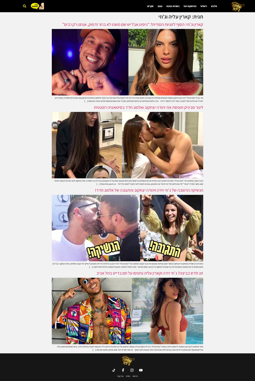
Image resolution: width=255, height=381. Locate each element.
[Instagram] (132, 370)
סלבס (214, 6)
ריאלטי (203, 6)
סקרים (150, 6)
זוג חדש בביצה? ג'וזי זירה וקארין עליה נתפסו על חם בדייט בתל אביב (149, 273)
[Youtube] (141, 370)
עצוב (160, 6)
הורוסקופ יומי (189, 6)
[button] (24, 6)
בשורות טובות (172, 6)
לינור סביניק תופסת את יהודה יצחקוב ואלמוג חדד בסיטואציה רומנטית (148, 107)
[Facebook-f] (123, 370)
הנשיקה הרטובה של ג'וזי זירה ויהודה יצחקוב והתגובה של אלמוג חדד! (149, 190)
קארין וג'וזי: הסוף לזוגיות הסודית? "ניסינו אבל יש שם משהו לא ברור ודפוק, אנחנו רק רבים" (132, 24)
